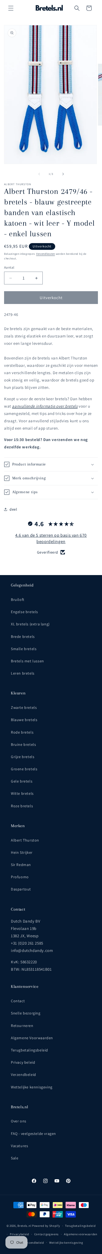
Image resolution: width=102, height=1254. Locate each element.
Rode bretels (22, 732)
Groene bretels (24, 768)
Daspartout (21, 889)
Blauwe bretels (24, 719)
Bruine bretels (23, 744)
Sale (14, 1158)
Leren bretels (23, 673)
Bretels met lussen (27, 661)
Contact (18, 1000)
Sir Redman (21, 864)
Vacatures (19, 1145)
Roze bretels (22, 805)
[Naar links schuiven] (39, 174)
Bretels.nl (24, 1226)
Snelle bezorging (26, 1013)
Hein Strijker (22, 852)
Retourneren (22, 1025)
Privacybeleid (19, 1234)
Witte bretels (22, 793)
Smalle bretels (23, 648)
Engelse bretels (24, 611)
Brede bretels (23, 636)
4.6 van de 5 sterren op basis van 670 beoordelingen (51, 538)
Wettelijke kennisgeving (31, 1087)
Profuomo (20, 876)
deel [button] (13, 509)
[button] (11, 8)
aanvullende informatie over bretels (45, 406)
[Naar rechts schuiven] (63, 174)
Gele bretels (21, 781)
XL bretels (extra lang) (30, 624)
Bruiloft (17, 599)
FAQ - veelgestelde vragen (33, 1133)
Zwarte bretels (24, 707)
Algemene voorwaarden (80, 1234)
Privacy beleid (23, 1062)
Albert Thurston (25, 840)
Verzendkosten (45, 254)
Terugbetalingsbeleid (29, 1050)
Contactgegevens (46, 1234)
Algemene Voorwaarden (32, 1037)
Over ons (18, 1121)
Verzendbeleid (23, 1074)
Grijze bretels (22, 756)
